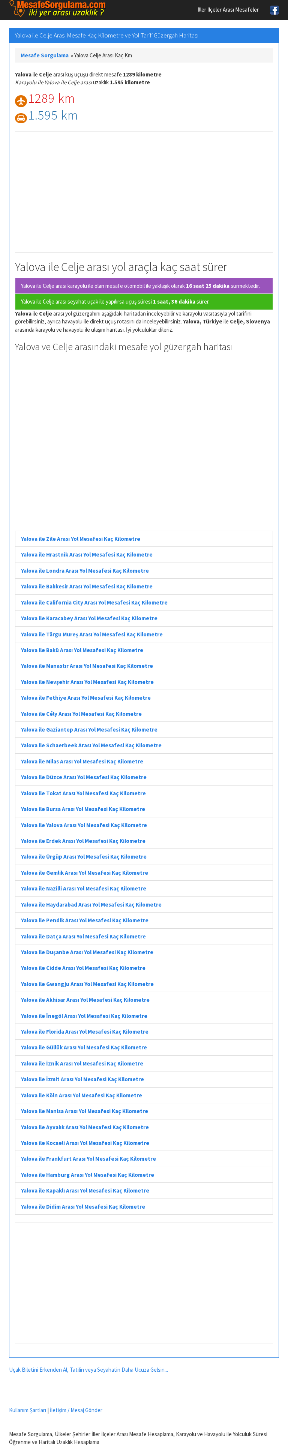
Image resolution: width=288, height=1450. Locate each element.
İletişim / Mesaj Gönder (76, 1410)
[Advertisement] (144, 191)
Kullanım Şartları (27, 1410)
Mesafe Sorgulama (45, 55)
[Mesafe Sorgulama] (57, 9)
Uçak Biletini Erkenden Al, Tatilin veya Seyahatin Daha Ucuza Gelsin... (88, 1369)
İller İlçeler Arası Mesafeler (228, 9)
